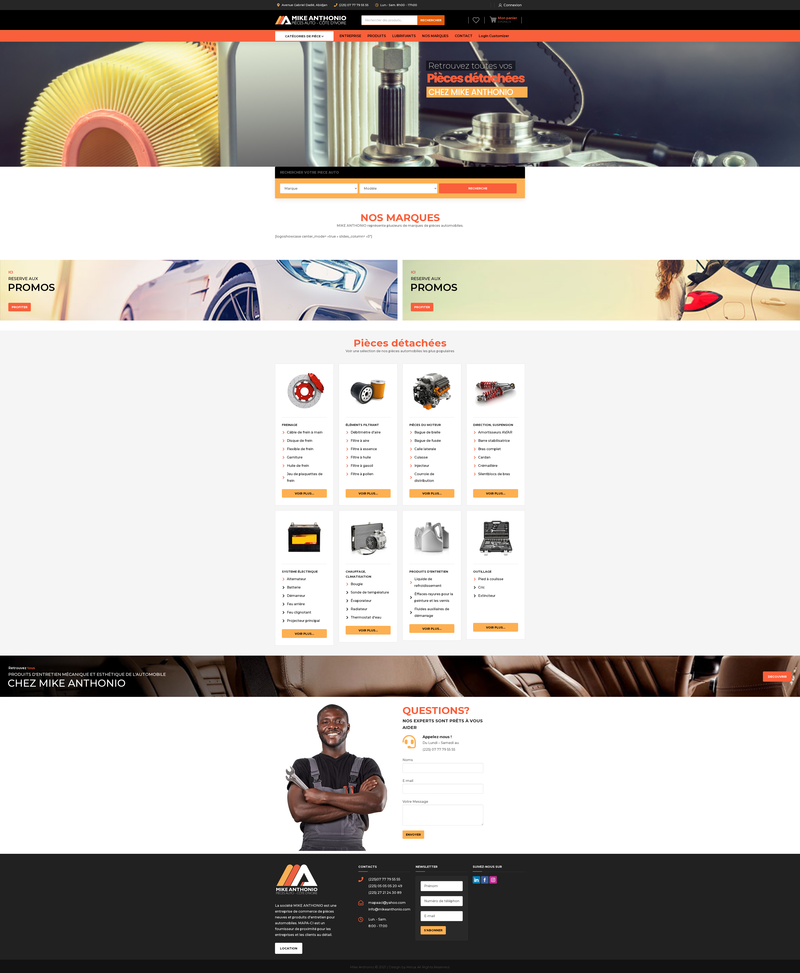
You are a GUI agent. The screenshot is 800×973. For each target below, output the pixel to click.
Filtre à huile (361, 457)
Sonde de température (370, 592)
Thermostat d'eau (366, 617)
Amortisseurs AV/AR (495, 432)
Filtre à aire (360, 441)
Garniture (294, 457)
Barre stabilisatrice (494, 441)
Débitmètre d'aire (366, 432)
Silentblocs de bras (494, 474)
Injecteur (421, 466)
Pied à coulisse (490, 579)
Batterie (294, 587)
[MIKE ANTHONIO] (310, 20)
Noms (407, 760)
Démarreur (296, 596)
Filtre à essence (364, 449)
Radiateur (359, 609)
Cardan (484, 457)
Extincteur (486, 596)
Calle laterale (425, 449)
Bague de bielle (427, 432)
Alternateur (296, 579)
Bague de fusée (427, 441)
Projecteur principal (303, 621)
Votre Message (415, 802)
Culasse (421, 457)
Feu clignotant (299, 612)
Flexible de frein (300, 449)
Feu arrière (296, 604)
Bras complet (489, 449)
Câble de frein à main (304, 432)
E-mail (407, 781)
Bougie (357, 584)
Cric (481, 587)
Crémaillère (488, 466)
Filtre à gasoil (362, 466)
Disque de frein (299, 441)
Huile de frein (298, 466)
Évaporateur (361, 601)
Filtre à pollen (362, 474)
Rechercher (430, 20)
